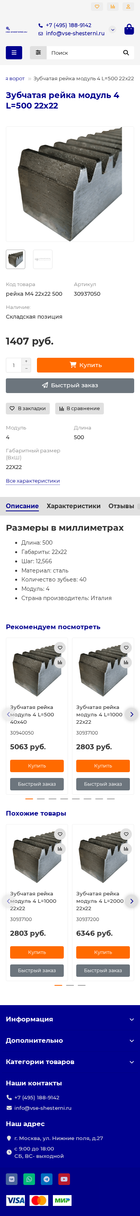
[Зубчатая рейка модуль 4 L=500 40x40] (37, 670)
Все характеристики (33, 481)
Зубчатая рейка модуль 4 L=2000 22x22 (100, 900)
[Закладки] (97, 6)
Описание (22, 506)
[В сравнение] (60, 662)
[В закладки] (60, 648)
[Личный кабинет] (128, 6)
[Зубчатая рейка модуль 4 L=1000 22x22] (103, 670)
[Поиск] (126, 53)
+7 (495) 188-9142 (68, 25)
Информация (29, 1019)
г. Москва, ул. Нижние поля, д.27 (58, 1138)
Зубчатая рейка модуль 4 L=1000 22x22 (99, 714)
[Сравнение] (113, 6)
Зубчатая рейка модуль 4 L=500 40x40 (32, 714)
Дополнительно (34, 1040)
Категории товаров (40, 1062)
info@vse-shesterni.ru (75, 33)
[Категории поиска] (38, 52)
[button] (8, 714)
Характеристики (74, 506)
